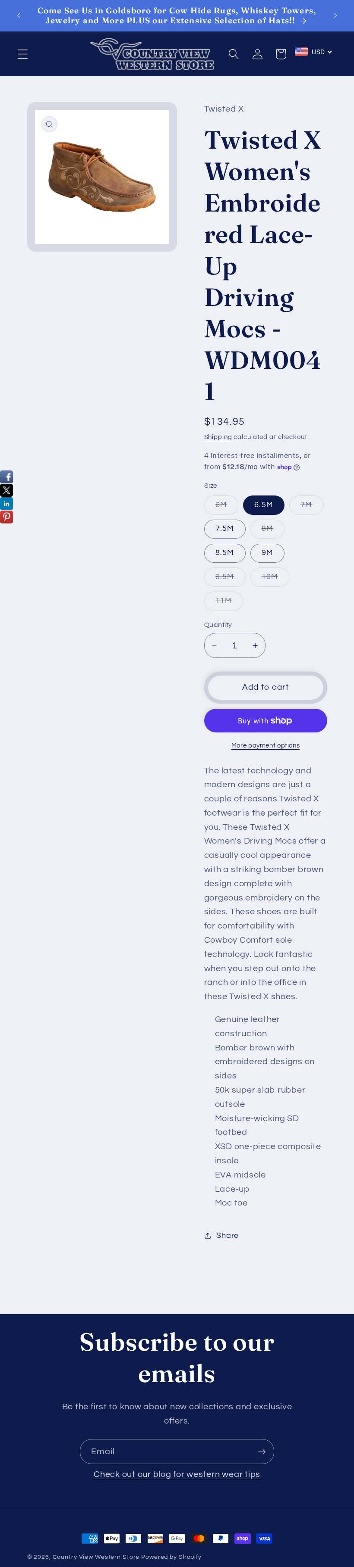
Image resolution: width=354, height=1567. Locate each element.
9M (268, 553)
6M (227, 508)
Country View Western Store (96, 1557)
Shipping (218, 437)
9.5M (230, 580)
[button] (23, 54)
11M (229, 604)
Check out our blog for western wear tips (177, 1474)
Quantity (218, 624)
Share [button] (227, 1236)
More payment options (265, 745)
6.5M (263, 505)
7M (312, 508)
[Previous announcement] (18, 15)
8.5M (224, 553)
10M (276, 580)
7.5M (224, 529)
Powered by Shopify (171, 1557)
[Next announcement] (335, 15)
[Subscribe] (262, 1451)
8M (273, 531)
